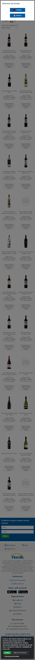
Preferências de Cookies (11, 656)
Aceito (7, 652)
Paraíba (18, 10)
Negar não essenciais (20, 652)
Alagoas (19, 15)
